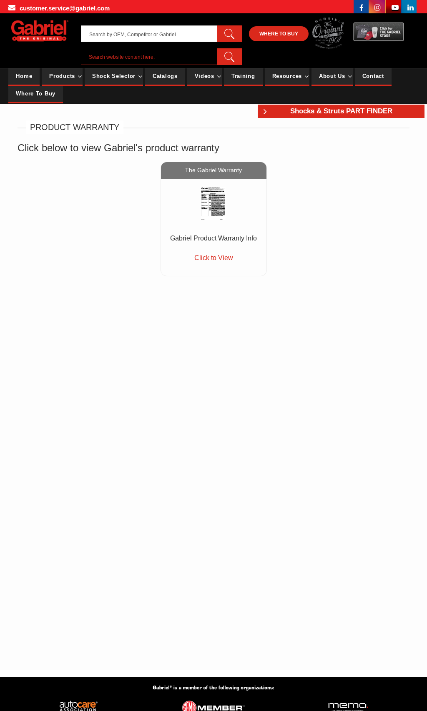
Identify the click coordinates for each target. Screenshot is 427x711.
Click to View (213, 257)
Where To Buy (35, 93)
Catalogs (165, 76)
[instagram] (377, 6)
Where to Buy (278, 34)
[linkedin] (409, 6)
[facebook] (361, 6)
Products (62, 76)
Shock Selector (114, 76)
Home (24, 76)
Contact (373, 76)
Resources (287, 76)
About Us (332, 76)
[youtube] (394, 6)
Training (243, 76)
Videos (204, 76)
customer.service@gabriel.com (65, 8)
